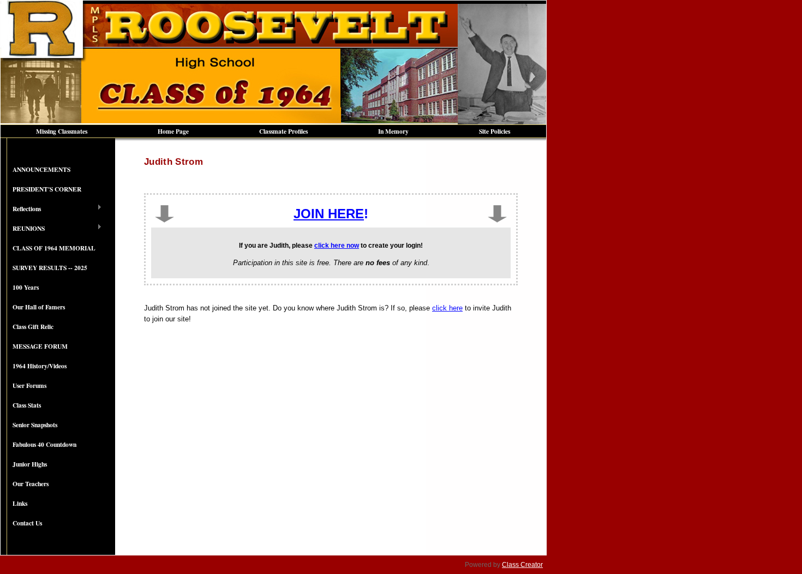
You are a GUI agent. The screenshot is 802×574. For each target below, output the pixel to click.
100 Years (26, 287)
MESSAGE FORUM (40, 346)
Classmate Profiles (283, 131)
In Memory (393, 131)
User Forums (29, 385)
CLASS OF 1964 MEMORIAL (54, 248)
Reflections (21, 209)
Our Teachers (31, 483)
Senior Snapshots (35, 424)
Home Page (173, 131)
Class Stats (27, 405)
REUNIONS (23, 229)
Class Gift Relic (33, 326)
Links (20, 503)
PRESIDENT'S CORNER (47, 189)
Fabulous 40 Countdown (44, 444)
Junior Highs (30, 464)
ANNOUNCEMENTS (41, 169)
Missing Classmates (61, 131)
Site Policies (494, 131)
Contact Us (27, 523)
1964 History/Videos (40, 365)
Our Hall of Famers (39, 307)
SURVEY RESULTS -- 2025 (50, 267)
